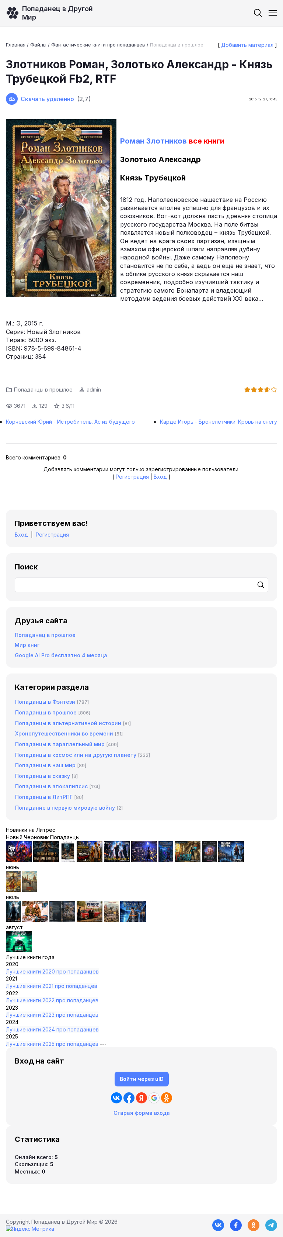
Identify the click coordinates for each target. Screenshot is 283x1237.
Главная (15, 45)
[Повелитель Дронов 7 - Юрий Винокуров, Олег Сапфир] (117, 860)
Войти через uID (142, 1079)
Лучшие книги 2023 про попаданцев (52, 1015)
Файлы (38, 45)
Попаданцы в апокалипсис (51, 786)
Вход (160, 476)
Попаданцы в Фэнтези (45, 702)
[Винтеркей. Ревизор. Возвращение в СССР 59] (29, 890)
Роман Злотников (153, 141)
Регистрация (132, 476)
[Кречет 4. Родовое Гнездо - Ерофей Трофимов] (13, 890)
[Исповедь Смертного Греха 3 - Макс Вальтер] (19, 950)
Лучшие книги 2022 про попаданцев (52, 1000)
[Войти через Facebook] (128, 1097)
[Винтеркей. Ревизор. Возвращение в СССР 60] (35, 920)
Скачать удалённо (47, 99)
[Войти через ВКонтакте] (116, 1097)
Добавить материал (247, 45)
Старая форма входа (141, 1113)
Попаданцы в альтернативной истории (68, 723)
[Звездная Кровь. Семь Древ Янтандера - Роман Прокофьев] (46, 860)
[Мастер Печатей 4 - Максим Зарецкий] (187, 860)
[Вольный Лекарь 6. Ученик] (231, 860)
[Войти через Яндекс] (141, 1097)
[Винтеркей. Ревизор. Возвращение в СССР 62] (67, 860)
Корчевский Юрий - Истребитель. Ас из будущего (70, 421)
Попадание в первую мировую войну (65, 807)
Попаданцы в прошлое (176, 45)
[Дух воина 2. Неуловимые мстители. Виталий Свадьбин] (111, 920)
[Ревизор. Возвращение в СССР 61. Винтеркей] (89, 920)
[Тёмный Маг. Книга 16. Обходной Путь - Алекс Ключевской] (165, 860)
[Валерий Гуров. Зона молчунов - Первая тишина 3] (89, 860)
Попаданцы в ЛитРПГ (44, 797)
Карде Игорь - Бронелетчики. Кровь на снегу (218, 421)
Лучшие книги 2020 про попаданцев (52, 971)
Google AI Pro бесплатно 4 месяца (61, 655)
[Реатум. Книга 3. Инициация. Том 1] (209, 860)
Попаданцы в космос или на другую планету (75, 755)
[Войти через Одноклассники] (166, 1097)
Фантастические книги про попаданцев (98, 45)
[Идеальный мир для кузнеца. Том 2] (19, 860)
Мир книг (27, 645)
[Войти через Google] (154, 1097)
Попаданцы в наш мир (45, 765)
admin (94, 389)
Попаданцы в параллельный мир (60, 744)
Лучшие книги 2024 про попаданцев (52, 1029)
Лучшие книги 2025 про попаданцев (52, 1044)
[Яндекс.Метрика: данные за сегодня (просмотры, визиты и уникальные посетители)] (30, 1229)
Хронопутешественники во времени (64, 733)
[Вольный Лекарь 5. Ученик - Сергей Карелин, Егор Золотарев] (133, 920)
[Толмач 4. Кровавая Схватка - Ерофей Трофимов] (62, 920)
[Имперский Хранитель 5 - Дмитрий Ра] (144, 860)
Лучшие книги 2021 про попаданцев (51, 986)
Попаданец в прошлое (45, 635)
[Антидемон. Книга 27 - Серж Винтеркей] (13, 920)
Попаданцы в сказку (42, 776)
